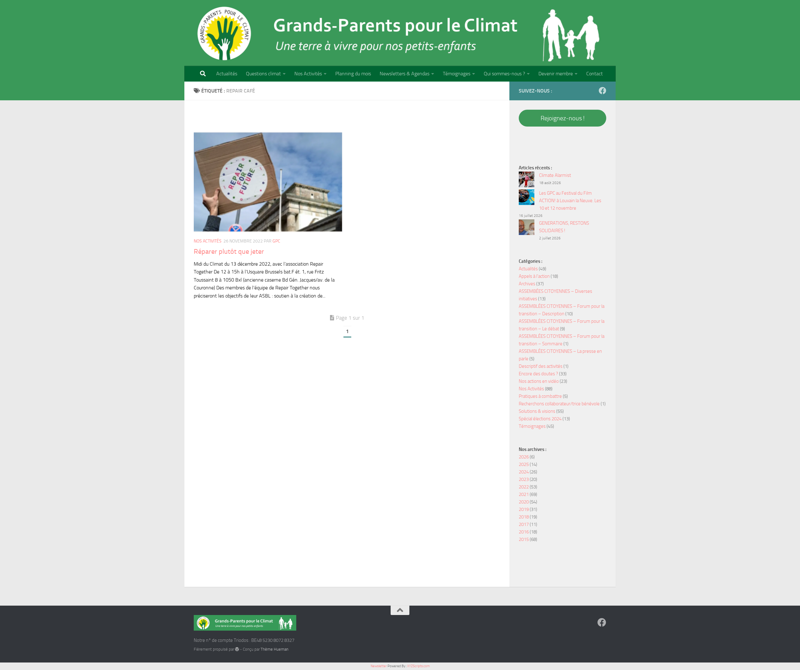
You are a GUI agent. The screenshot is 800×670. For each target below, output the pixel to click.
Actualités (226, 74)
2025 (524, 464)
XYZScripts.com (418, 666)
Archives (527, 284)
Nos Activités (308, 74)
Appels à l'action (534, 276)
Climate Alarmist (555, 175)
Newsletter (379, 666)
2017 (524, 524)
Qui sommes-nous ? (504, 74)
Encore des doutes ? (538, 374)
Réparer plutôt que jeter (229, 252)
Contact (594, 74)
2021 (524, 494)
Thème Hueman (274, 649)
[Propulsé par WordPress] (237, 649)
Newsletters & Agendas (404, 74)
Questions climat (263, 74)
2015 (524, 539)
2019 (524, 509)
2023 (524, 479)
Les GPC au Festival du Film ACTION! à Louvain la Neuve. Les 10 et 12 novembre (570, 200)
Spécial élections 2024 (540, 419)
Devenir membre (555, 74)
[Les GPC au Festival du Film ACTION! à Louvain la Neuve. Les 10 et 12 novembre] (526, 198)
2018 (524, 517)
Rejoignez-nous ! (563, 118)
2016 (524, 532)
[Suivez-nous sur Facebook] (602, 90)
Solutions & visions (537, 411)
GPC (276, 241)
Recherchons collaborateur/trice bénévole (559, 404)
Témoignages (456, 74)
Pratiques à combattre (540, 396)
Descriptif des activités (540, 366)
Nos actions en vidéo (539, 381)
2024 (524, 472)
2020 (524, 502)
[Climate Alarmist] (526, 180)
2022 (524, 487)
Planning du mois (353, 74)
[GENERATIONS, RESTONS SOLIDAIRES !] (526, 228)
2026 (524, 457)
